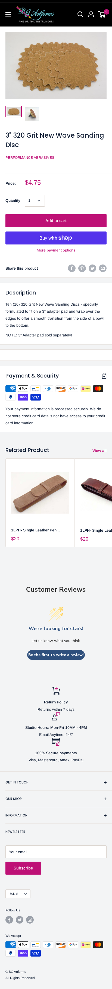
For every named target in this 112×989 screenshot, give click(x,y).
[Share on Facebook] (72, 268)
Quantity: (13, 200)
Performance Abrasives (29, 158)
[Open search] (80, 14)
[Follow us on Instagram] (30, 920)
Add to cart (56, 220)
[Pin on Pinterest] (82, 268)
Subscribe (23, 868)
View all (99, 450)
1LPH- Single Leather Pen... (35, 530)
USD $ (13, 894)
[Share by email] (103, 268)
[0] (102, 14)
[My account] (91, 14)
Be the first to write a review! (56, 654)
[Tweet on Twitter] (92, 268)
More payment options (56, 250)
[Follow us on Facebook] (9, 920)
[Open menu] (8, 14)
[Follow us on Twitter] (19, 920)
